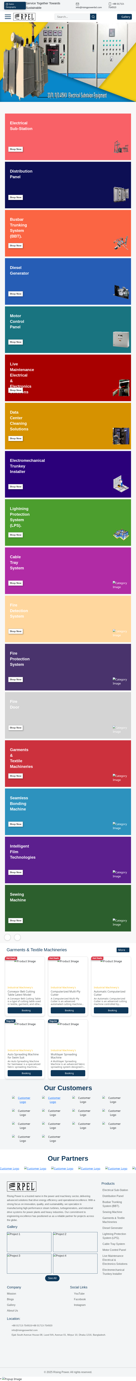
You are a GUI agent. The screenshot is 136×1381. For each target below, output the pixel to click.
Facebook (79, 1299)
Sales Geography (11, 5)
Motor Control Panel (114, 1250)
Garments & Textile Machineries (113, 1220)
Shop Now (15, 149)
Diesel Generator (112, 1228)
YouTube (79, 1293)
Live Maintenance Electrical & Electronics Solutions (114, 1259)
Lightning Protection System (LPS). (114, 1236)
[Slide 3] (61, 97)
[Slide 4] (69, 97)
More (122, 950)
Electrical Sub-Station (115, 1190)
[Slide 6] (86, 97)
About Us (12, 1310)
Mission (11, 1293)
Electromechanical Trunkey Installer (113, 1271)
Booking (26, 1010)
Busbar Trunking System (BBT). (112, 1204)
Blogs (10, 1299)
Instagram (79, 1305)
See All (52, 1278)
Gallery (125, 17)
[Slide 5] (78, 97)
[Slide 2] (53, 97)
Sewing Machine (112, 1212)
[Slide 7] (95, 97)
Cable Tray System (113, 1244)
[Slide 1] (42, 97)
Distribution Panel (113, 1196)
